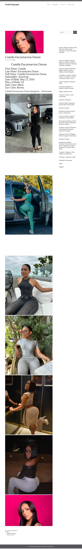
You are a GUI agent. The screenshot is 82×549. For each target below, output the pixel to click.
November (73, 51)
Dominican (72, 82)
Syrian (60, 149)
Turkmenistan (68, 154)
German (67, 95)
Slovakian (61, 144)
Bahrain (67, 68)
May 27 (15, 530)
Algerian (61, 62)
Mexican (67, 122)
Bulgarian (71, 72)
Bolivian (66, 70)
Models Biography (12, 4)
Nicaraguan (70, 129)
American (9, 530)
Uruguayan (68, 157)
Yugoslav (61, 167)
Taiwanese (62, 152)
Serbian (69, 142)
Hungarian (68, 100)
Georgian (61, 95)
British (66, 72)
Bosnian (71, 70)
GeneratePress (50, 546)
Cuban (68, 78)
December (61, 52)
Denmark (66, 82)
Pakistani (61, 134)
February (66, 47)
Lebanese (66, 116)
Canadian (68, 75)
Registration (55, 4)
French (70, 91)
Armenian (67, 64)
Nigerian (61, 131)
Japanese (67, 108)
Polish (60, 136)
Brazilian (61, 72)
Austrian (61, 65)
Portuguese (66, 136)
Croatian (72, 77)
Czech (72, 78)
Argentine (61, 64)
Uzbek (73, 157)
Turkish (61, 154)
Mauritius (61, 122)
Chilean (74, 75)
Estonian (71, 88)
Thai (73, 152)
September (62, 51)
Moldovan (73, 122)
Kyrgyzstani (67, 113)
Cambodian (62, 75)
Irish (65, 104)
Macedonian (62, 121)
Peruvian (67, 134)
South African (68, 144)
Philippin (72, 134)
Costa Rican (62, 78)
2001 (8, 532)
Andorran (67, 62)
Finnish (66, 91)
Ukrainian (61, 157)
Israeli (68, 104)
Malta (74, 121)
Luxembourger (70, 118)
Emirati (66, 88)
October (67, 51)
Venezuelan (62, 160)
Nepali (66, 127)
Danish (61, 82)
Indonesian (72, 103)
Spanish (66, 145)
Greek (71, 95)
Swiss (73, 147)
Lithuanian (62, 118)
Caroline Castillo (10, 534)
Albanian (72, 60)
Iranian (61, 104)
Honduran (61, 100)
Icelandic (61, 103)
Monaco (67, 124)
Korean (73, 111)
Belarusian (72, 68)
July (67, 49)
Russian (67, 139)
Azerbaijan (68, 65)
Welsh (60, 163)
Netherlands (72, 127)
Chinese (61, 77)
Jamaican (61, 108)
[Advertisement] (41, 17)
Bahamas (61, 68)
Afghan (67, 60)
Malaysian (69, 121)
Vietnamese (69, 160)
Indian (66, 103)
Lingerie (72, 116)
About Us (63, 4)
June (64, 49)
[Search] (75, 32)
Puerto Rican (73, 136)
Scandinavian (62, 142)
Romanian (61, 139)
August (70, 49)
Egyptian (68, 86)
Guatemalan (62, 96)
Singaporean (62, 147)
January (61, 47)
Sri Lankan (71, 145)
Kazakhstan (62, 111)
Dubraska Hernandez (11, 533)
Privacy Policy (71, 4)
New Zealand (62, 129)
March (71, 47)
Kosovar (61, 113)
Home (48, 4)
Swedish (68, 147)
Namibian (61, 127)
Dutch (60, 83)
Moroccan (61, 124)
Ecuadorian (62, 86)
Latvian (61, 116)
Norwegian (67, 131)
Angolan (72, 62)
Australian (74, 64)
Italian (72, 104)
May (13, 530)
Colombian (67, 77)
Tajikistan (68, 152)
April (75, 47)
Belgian (61, 70)
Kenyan (68, 111)
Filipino (61, 91)
